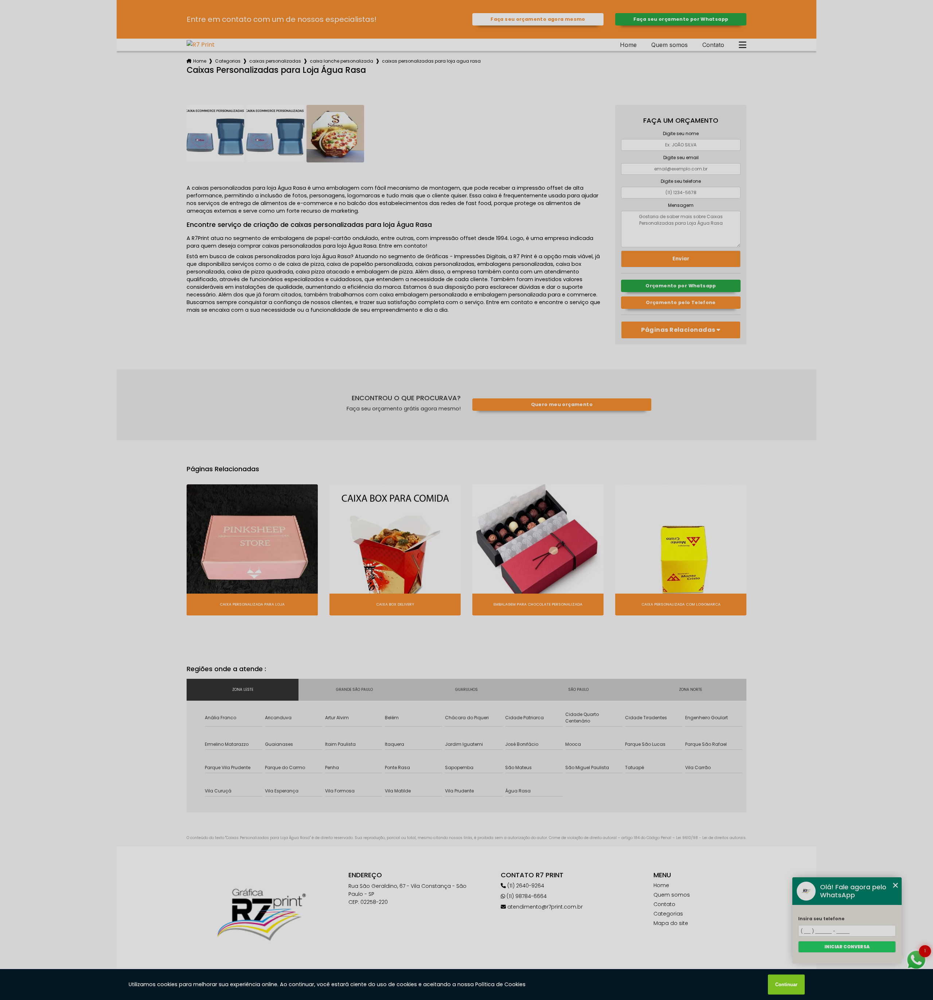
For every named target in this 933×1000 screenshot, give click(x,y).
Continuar (786, 984)
